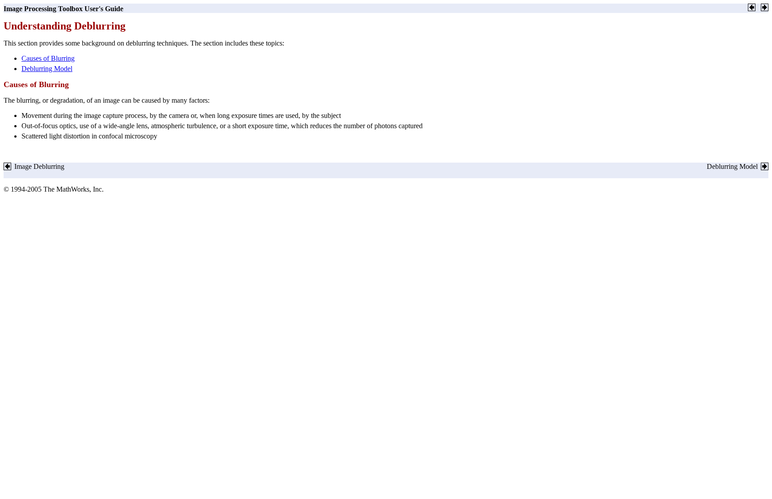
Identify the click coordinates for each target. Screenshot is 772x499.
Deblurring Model (46, 68)
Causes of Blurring (48, 58)
